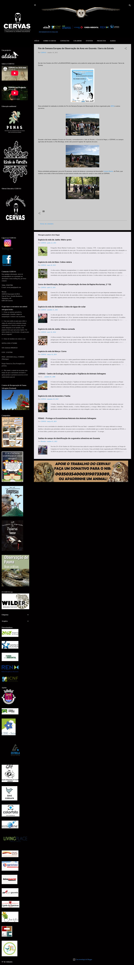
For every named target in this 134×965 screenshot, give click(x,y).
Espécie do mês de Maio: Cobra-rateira (55, 262)
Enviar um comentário (46, 224)
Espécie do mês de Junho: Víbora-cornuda (56, 329)
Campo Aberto (108, 171)
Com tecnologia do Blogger (83, 959)
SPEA (112, 106)
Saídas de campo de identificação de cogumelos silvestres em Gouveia (69, 438)
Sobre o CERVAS (49, 41)
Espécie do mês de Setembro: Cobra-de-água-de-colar (62, 307)
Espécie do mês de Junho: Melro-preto (55, 240)
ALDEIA (113, 41)
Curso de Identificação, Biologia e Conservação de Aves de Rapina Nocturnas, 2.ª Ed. (74, 284)
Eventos (89, 41)
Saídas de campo (56, 216)
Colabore (77, 41)
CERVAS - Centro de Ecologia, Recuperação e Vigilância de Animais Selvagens (72, 374)
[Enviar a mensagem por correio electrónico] (43, 212)
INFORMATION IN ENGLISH (48, 32)
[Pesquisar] (130, 6)
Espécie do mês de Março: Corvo (52, 351)
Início (36, 41)
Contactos (64, 41)
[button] (125, 48)
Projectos (101, 41)
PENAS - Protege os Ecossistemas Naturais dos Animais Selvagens (67, 418)
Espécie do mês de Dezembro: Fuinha (54, 396)
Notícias (45, 216)
